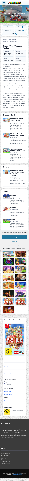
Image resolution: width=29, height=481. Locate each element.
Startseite (5, 39)
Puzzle (5, 404)
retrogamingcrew (5, 463)
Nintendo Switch (8, 394)
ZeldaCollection (5, 455)
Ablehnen (14, 241)
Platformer (6, 400)
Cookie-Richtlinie (6, 248)
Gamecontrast (4, 459)
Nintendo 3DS (7, 391)
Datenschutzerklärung (16, 248)
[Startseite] (14, 2)
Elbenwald (3, 458)
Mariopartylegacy (5, 453)
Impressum (24, 248)
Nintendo (6, 360)
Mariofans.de (18, 473)
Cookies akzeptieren (14, 237)
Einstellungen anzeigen (14, 245)
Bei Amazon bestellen (9, 374)
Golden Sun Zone (5, 461)
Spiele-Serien (12, 39)
